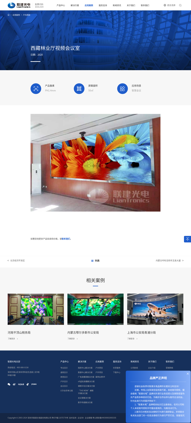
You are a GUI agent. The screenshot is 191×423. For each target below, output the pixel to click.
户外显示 (64, 381)
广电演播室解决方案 (86, 377)
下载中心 (116, 372)
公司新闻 (134, 368)
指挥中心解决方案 (85, 368)
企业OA (81, 418)
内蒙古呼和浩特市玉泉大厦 (168, 260)
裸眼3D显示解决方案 (86, 386)
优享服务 (116, 368)
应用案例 (89, 5)
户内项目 (26, 15)
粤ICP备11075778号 (60, 418)
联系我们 (145, 5)
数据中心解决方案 (85, 372)
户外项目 (99, 372)
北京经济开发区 (17, 260)
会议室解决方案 (84, 398)
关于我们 (131, 5)
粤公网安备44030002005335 (104, 418)
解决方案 (75, 5)
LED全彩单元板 (66, 390)
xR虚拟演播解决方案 (86, 381)
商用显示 (64, 377)
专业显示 (64, 368)
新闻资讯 (117, 5)
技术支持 (72, 418)
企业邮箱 (88, 418)
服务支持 (103, 5)
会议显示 (64, 386)
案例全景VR (100, 377)
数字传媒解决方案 (85, 402)
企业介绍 (151, 368)
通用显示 (64, 372)
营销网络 (169, 368)
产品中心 (61, 5)
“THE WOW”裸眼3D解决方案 (85, 392)
